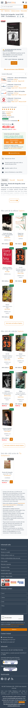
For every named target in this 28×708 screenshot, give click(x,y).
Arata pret (14, 62)
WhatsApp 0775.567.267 (8, 639)
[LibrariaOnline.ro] (10, 2)
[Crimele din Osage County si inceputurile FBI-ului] (7, 222)
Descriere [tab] (4, 180)
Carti (2, 11)
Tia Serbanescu (11, 16)
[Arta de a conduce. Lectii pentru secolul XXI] (7, 256)
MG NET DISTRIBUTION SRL (16, 650)
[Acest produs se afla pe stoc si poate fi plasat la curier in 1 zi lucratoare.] (18, 120)
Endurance (7, 391)
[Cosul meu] (23, 2)
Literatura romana (15, 11)
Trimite (13, 629)
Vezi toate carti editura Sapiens (14, 323)
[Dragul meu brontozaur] (20, 222)
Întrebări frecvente (5, 570)
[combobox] (12, 6)
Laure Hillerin (7, 431)
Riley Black (20, 236)
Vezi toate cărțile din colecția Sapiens (14, 445)
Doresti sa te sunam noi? (9, 642)
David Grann (7, 237)
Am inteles (21, 702)
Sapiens (21, 211)
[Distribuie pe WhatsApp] (20, 16)
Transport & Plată (5, 567)
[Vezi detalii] (11, 481)
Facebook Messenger (8, 637)
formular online (12, 666)
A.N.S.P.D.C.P (23, 653)
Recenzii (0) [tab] (20, 180)
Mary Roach (7, 309)
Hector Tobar (21, 273)
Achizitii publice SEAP (6, 573)
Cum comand (4, 561)
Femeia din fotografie (7, 472)
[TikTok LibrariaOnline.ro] (9, 679)
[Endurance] (7, 380)
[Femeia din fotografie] (7, 464)
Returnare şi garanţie (6, 564)
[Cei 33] (20, 256)
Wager (20, 391)
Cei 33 (20, 267)
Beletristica (7, 11)
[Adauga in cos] (11, 243)
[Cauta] (25, 6)
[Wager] (20, 380)
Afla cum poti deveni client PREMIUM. (14, 69)
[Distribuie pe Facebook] (18, 16)
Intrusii (7, 304)
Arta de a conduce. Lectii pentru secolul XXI (7, 269)
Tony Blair (7, 271)
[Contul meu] (26, 2)
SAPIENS (8, 113)
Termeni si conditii (5, 552)
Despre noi (3, 549)
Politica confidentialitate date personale (10, 558)
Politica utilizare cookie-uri (7, 555)
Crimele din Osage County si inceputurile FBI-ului (7, 235)
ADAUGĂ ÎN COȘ (14, 153)
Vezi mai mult (13, 200)
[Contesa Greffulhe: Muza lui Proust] (7, 417)
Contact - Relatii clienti (6, 576)
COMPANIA (7, 478)
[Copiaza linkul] (23, 16)
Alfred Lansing (7, 395)
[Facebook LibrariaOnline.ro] (2, 679)
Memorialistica (24, 11)
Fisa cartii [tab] (12, 180)
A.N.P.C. (11, 659)
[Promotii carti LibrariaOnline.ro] (5, 679)
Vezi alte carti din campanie (15, 148)
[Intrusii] (7, 293)
